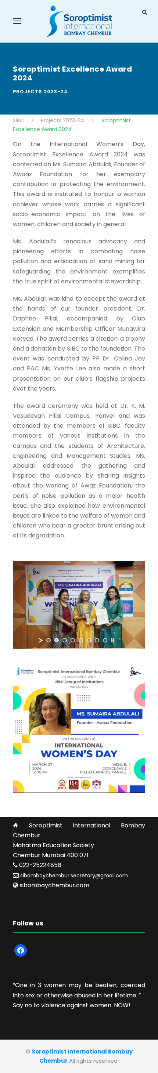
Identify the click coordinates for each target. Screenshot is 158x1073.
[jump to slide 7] (97, 640)
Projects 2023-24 (40, 91)
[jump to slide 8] (105, 640)
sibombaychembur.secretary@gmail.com (74, 875)
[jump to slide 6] (89, 640)
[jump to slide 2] (56, 640)
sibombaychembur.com (54, 885)
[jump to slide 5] (81, 640)
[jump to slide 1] (48, 640)
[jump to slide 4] (73, 640)
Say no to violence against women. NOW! (71, 1005)
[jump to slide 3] (64, 640)
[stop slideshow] (112, 640)
